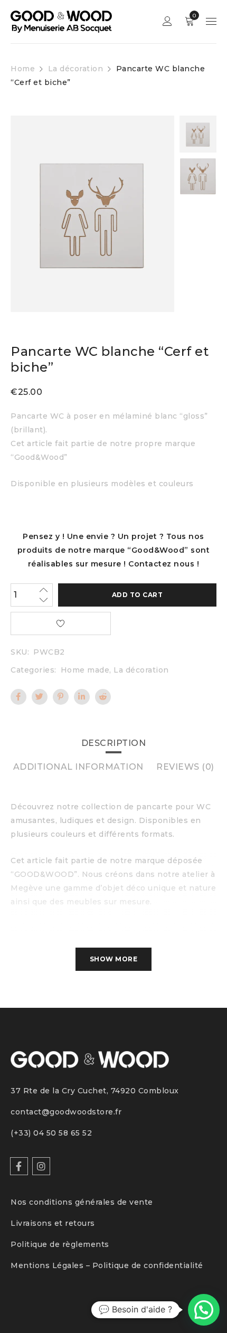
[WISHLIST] (61, 623)
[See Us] (41, 1166)
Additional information (78, 767)
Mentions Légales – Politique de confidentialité (107, 1265)
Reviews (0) (185, 767)
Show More (114, 959)
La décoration (75, 68)
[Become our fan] (19, 1166)
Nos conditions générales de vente (82, 1202)
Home (23, 68)
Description (113, 743)
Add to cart (137, 595)
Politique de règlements (60, 1244)
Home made (85, 670)
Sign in (167, 21)
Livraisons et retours (53, 1223)
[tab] (113, 743)
